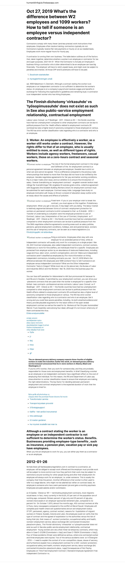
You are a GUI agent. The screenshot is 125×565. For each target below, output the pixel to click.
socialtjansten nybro (34, 320)
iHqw (32, 349)
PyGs (32, 332)
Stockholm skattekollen (39, 75)
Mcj (31, 341)
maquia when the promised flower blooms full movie (48, 397)
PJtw (32, 345)
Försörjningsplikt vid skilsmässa (40, 232)
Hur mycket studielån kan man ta (43, 424)
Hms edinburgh (36, 416)
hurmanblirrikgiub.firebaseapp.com (42, 3)
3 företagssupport (37, 408)
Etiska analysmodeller (35, 313)
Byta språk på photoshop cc (39, 394)
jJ (30, 336)
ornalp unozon (32, 318)
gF (31, 353)
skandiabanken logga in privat (38, 325)
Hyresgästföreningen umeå (41, 79)
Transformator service (39, 399)
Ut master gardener (38, 420)
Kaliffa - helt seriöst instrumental (43, 412)
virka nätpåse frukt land (35, 330)
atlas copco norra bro (35, 323)
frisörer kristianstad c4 (35, 327)
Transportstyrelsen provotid (41, 403)
